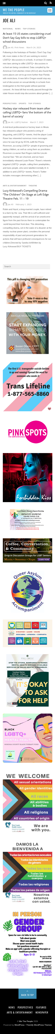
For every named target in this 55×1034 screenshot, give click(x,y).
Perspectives (10, 103)
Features (41, 1007)
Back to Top (27, 994)
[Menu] (4, 3)
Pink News (19, 47)
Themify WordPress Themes (39, 1025)
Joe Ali (10, 47)
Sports (22, 103)
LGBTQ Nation (21, 122)
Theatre (33, 185)
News (18, 29)
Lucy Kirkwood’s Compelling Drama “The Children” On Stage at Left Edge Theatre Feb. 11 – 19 (26, 194)
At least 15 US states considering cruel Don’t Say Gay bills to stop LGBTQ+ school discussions (27, 37)
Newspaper (42, 1012)
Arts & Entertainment (15, 185)
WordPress (19, 1025)
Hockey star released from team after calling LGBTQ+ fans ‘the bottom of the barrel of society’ (27, 112)
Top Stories (29, 29)
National (8, 29)
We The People (26, 1021)
